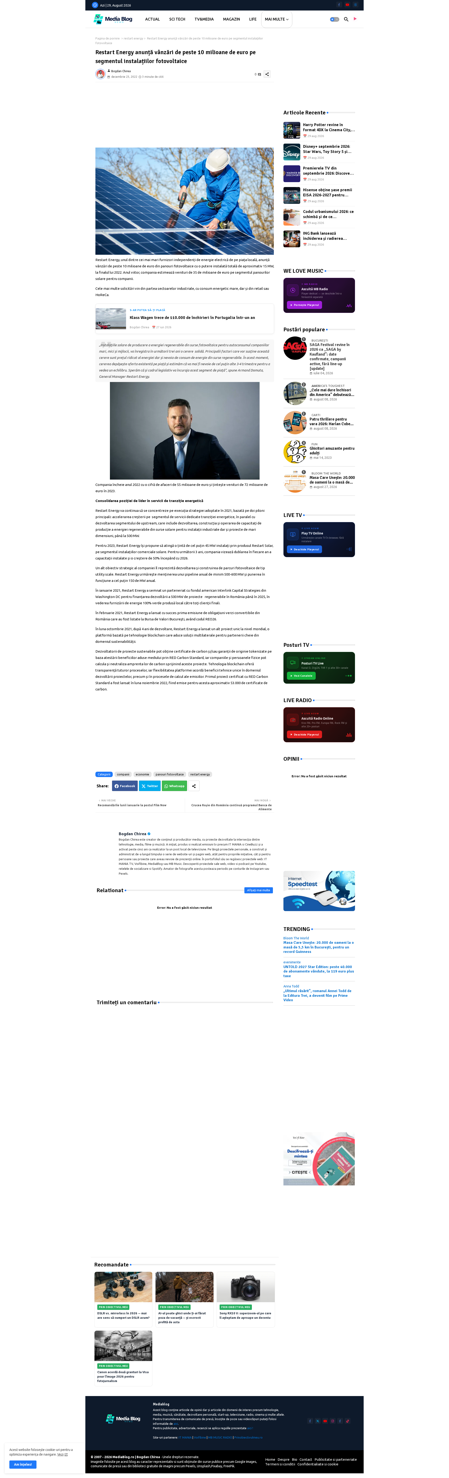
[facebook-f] (339, 4)
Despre (284, 1459)
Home (270, 1459)
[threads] (355, 4)
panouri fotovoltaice (170, 774)
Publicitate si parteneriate (336, 1459)
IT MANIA (185, 1437)
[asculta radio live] (354, 19)
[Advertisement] (184, 115)
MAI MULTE (275, 19)
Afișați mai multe (258, 890)
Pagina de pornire (107, 38)
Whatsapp (177, 786)
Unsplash (203, 1466)
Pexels (191, 1466)
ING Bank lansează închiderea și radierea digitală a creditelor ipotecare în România (323, 236)
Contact (306, 1459)
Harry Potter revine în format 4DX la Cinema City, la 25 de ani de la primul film (328, 128)
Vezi (60, 1454)
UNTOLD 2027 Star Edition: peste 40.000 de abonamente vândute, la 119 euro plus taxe (318, 971)
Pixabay (216, 1466)
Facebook (127, 786)
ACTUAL (152, 19)
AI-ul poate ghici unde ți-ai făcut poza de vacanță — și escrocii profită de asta (182, 1317)
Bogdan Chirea (132, 833)
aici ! (250, 1428)
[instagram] (333, 1421)
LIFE (253, 19)
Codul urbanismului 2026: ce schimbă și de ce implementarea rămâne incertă (328, 214)
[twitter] (318, 1421)
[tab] (153, 19)
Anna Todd (291, 986)
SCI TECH (177, 19)
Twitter (152, 786)
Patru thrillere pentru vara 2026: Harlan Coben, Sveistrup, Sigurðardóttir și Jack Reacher (331, 422)
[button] (334, 19)
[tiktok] (348, 1421)
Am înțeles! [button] (23, 1464)
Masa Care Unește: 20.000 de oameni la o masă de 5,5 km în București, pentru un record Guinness (332, 480)
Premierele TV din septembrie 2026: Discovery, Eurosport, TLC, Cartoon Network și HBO (328, 171)
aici (176, 1423)
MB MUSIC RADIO (220, 1437)
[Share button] (193, 786)
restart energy (133, 38)
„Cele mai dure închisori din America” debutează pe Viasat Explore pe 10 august (330, 392)
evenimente (292, 962)
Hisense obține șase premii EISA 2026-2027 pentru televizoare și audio (327, 193)
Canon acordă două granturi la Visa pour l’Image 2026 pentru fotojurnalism (123, 1376)
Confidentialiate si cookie (317, 1464)
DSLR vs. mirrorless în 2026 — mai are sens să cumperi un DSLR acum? (123, 1315)
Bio (294, 1459)
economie (142, 774)
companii (123, 774)
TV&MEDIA (204, 19)
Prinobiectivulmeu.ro (248, 1437)
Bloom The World (296, 938)
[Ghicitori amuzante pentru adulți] (295, 451)
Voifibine (200, 1437)
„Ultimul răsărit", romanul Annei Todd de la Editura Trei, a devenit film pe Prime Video (317, 995)
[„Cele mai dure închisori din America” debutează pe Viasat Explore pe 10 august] (295, 393)
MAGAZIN (231, 19)
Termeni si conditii (280, 1464)
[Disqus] (185, 1064)
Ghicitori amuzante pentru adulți (332, 451)
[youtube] (347, 4)
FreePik (229, 1466)
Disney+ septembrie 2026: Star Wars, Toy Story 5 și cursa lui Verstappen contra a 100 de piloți (328, 149)
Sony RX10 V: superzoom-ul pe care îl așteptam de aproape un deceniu (245, 1315)
